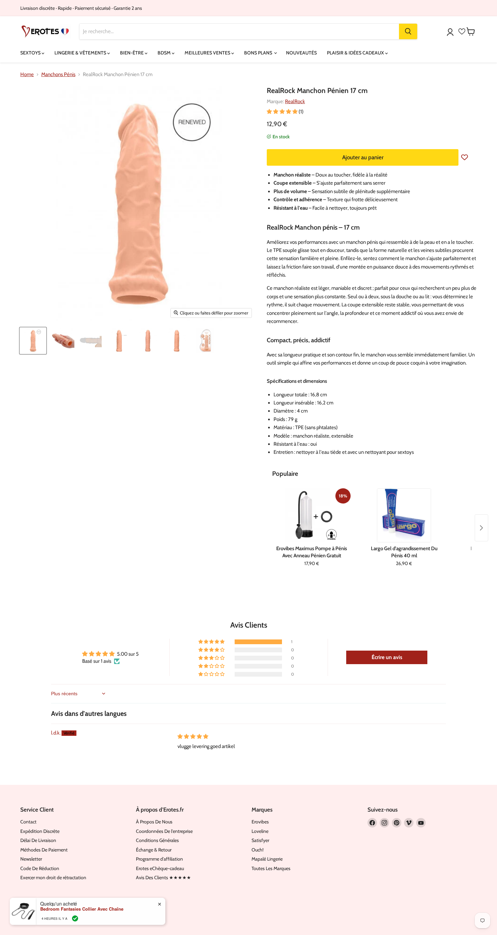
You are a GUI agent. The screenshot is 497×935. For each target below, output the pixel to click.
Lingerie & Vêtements (80, 53)
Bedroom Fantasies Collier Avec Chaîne (81, 909)
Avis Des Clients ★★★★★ (163, 877)
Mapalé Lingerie (267, 859)
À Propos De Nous (154, 822)
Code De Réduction (39, 868)
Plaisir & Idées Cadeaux (356, 53)
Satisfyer (260, 840)
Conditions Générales (157, 840)
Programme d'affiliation (159, 859)
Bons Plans (258, 53)
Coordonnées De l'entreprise (164, 831)
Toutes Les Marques (271, 868)
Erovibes (260, 822)
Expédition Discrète (40, 831)
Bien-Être (132, 53)
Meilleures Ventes (208, 53)
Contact (28, 822)
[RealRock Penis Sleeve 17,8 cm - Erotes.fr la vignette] (33, 340)
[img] (193, 736)
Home (27, 74)
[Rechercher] (408, 31)
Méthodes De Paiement (44, 850)
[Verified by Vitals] (75, 918)
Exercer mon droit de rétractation (53, 877)
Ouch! (257, 850)
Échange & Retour (153, 850)
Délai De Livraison (38, 840)
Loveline (260, 831)
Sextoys (31, 53)
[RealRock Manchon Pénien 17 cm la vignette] (61, 340)
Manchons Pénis (58, 74)
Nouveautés (301, 53)
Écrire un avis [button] (387, 657)
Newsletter (31, 859)
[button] (283, 112)
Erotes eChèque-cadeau (160, 868)
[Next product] (481, 527)
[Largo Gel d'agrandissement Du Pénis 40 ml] (404, 515)
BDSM (165, 53)
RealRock (295, 101)
